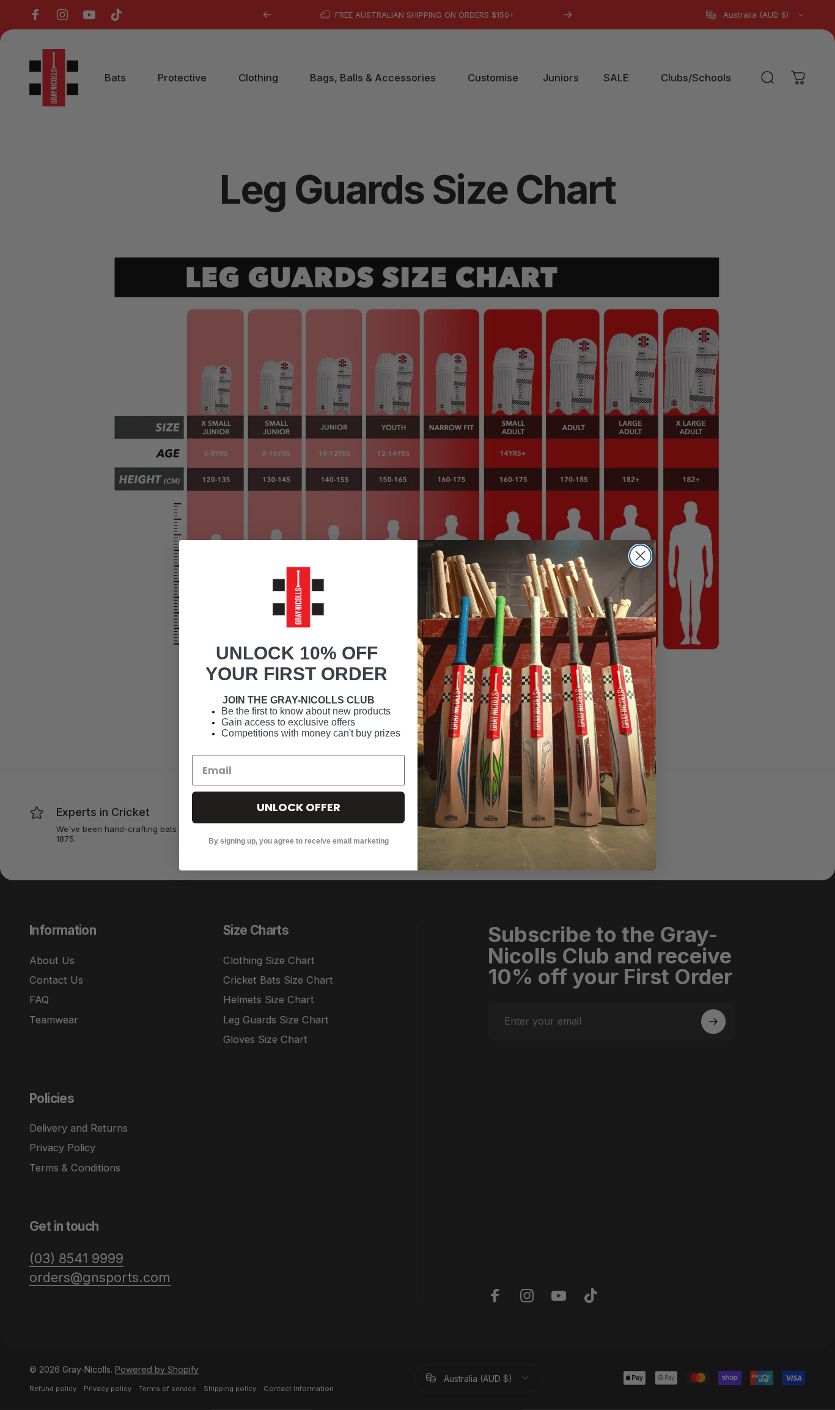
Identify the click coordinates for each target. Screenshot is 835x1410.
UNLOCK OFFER (298, 807)
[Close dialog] (640, 555)
